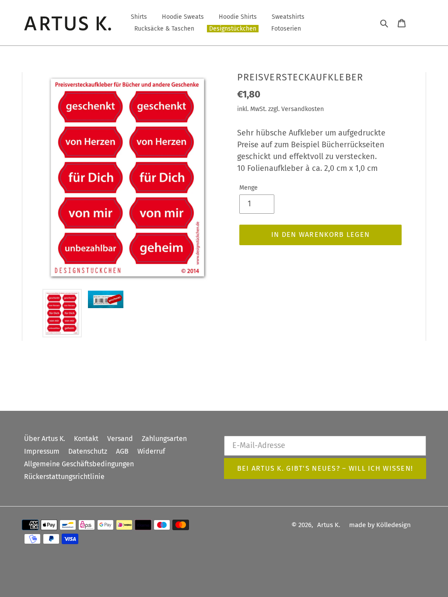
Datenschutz (87, 451)
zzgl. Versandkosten (296, 109)
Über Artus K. (44, 438)
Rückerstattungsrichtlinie (64, 476)
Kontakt (86, 438)
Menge (248, 187)
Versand (120, 438)
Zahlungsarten (164, 438)
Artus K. (328, 525)
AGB (122, 451)
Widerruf (151, 451)
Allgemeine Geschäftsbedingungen (79, 464)
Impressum (42, 451)
